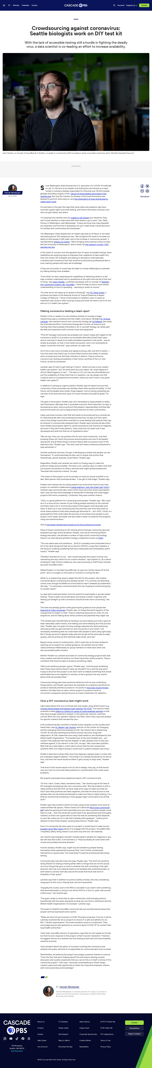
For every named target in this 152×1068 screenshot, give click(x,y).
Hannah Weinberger (69, 986)
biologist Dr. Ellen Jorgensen (53, 610)
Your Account (42, 1047)
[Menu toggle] (4, 5)
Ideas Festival (84, 1022)
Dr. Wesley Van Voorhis (65, 727)
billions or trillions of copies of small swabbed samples (79, 711)
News (76, 19)
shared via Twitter (62, 242)
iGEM (100, 538)
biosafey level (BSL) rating (52, 829)
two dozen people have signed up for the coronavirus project (73, 524)
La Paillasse (97, 321)
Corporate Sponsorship (88, 1034)
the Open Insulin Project (97, 687)
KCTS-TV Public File (107, 1022)
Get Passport (63, 1034)
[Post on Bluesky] (147, 186)
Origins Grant (84, 1028)
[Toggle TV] (46, 13)
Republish (144, 197)
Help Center (41, 1040)
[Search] (114, 5)
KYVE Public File (106, 1028)
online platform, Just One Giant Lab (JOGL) (90, 487)
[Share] (142, 186)
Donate (144, 5)
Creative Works (85, 1040)
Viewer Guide (63, 1028)
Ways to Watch (64, 1040)
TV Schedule (63, 1022)
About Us (41, 1022)
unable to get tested (80, 217)
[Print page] (147, 191)
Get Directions (17, 1051)
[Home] (17, 1027)
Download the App (65, 1047)
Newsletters (134, 1028)
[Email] (142, 191)
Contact (40, 1028)
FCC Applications (106, 1034)
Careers (40, 1034)
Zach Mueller (59, 282)
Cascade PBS (47, 1060)
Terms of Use (105, 1040)
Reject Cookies (134, 1034)
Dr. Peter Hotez (97, 292)
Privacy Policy (105, 1047)
